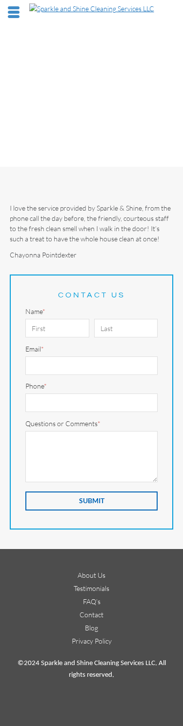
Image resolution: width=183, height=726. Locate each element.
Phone (36, 386)
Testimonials (91, 588)
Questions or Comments (63, 423)
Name (35, 311)
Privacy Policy (92, 641)
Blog (91, 628)
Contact (91, 614)
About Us (91, 575)
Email (34, 349)
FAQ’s (92, 601)
